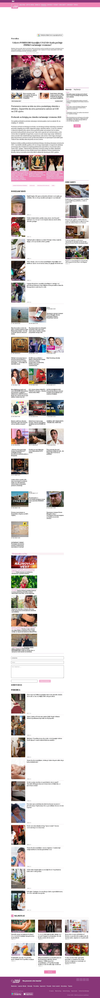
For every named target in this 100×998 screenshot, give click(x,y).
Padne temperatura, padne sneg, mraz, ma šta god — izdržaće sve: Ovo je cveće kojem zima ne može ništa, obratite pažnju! (44, 219)
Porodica (43, 4)
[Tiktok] (87, 981)
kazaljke (32, 185)
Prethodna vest (16, 101)
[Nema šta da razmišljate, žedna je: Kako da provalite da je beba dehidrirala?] (18, 771)
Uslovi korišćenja (84, 992)
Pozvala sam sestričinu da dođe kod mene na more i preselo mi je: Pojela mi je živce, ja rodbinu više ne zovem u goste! (45, 807)
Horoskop (70, 4)
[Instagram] (81, 981)
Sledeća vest (59, 101)
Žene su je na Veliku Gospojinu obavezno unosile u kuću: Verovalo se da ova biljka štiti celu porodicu (44, 697)
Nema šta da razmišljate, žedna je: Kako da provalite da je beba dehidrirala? (45, 762)
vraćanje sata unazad (43, 185)
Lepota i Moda (30, 4)
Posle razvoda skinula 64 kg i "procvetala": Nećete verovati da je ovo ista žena (43, 828)
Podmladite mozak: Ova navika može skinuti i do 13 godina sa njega (77, 113)
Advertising (66, 992)
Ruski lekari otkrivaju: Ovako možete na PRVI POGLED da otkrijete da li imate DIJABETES (57, 96)
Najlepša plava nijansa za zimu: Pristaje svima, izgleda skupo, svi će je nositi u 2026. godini (44, 241)
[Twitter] (84, 981)
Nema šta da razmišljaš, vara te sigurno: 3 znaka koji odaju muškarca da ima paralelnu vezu (43, 850)
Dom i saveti (62, 4)
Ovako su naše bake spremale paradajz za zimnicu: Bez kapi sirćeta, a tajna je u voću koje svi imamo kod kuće (75, 961)
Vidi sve (77, 126)
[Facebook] (77, 981)
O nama (51, 992)
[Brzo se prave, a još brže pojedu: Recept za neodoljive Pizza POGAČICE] (16, 96)
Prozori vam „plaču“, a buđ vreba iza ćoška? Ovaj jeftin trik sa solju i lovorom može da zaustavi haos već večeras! (76, 221)
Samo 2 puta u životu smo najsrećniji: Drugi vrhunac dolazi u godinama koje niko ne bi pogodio (43, 719)
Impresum (74, 992)
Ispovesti (50, 4)
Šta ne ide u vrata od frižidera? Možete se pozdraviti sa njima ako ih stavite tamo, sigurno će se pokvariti (76, 108)
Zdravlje (37, 4)
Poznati (56, 4)
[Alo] (12, 1)
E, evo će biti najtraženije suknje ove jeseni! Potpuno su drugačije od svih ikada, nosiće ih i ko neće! (77, 102)
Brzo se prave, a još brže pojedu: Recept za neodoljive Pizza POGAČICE (30, 96)
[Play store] (16, 995)
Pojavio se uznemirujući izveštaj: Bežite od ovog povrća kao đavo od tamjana (76, 261)
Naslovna (22, 4)
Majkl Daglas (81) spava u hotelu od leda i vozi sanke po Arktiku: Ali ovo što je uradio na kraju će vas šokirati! (44, 197)
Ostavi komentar (45, 682)
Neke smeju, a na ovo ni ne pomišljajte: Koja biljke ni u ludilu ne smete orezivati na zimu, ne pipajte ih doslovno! (45, 262)
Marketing (58, 992)
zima (53, 185)
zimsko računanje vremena (20, 185)
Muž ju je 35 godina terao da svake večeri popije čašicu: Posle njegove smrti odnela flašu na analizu (44, 740)
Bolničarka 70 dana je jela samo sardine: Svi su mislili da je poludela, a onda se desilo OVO (77, 200)
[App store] (28, 995)
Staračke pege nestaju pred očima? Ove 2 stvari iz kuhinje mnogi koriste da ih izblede (77, 95)
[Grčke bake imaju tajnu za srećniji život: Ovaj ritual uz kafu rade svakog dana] (18, 880)
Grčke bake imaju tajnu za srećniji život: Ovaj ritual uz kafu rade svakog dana (44, 872)
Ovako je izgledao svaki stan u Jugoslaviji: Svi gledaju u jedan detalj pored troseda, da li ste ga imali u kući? (76, 241)
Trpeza (76, 4)
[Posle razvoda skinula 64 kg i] (18, 836)
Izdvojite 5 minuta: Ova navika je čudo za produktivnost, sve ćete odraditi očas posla (45, 894)
